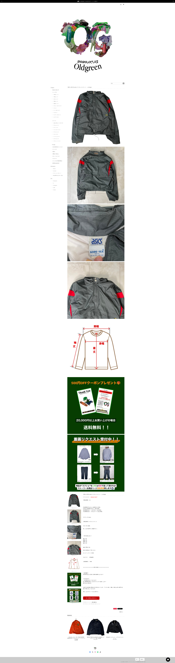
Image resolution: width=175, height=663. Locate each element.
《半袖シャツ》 (55, 96)
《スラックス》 (55, 134)
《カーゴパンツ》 (56, 138)
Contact (54, 170)
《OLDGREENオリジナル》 (57, 146)
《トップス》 (54, 92)
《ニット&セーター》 (56, 110)
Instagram (55, 185)
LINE (54, 187)
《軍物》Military (55, 153)
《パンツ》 (54, 120)
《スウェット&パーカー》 (57, 105)
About (54, 168)
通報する (121, 611)
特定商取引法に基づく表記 (58, 175)
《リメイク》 (54, 149)
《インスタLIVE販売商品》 (57, 160)
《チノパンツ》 (55, 127)
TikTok (54, 189)
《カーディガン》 (56, 117)
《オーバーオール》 (56, 156)
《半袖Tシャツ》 (56, 94)
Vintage (53, 144)
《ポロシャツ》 (55, 99)
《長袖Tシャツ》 (56, 103)
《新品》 (54, 151)
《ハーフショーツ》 (56, 136)
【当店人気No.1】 (55, 89)
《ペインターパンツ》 (57, 129)
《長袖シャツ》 (55, 101)
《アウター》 (55, 112)
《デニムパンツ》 (56, 125)
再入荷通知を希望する (91, 598)
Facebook (55, 180)
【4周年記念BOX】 (56, 163)
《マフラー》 (54, 158)
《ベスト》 (55, 108)
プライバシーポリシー (57, 173)
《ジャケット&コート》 (57, 114)
